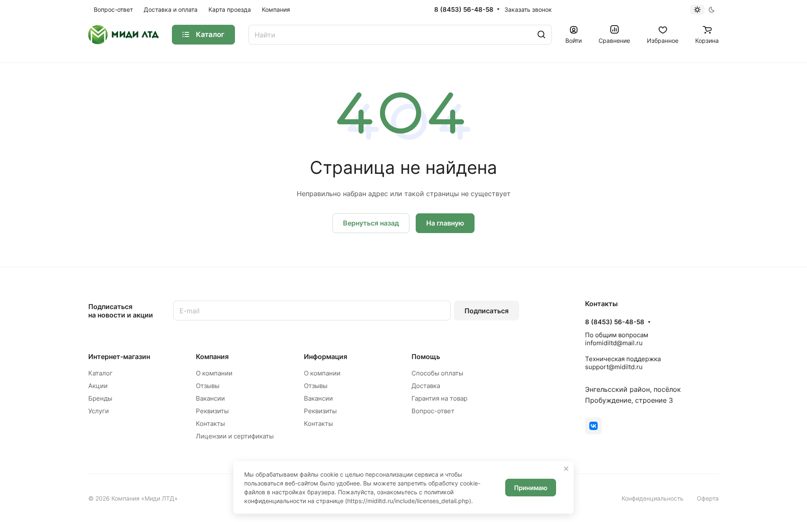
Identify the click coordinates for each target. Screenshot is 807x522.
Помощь (425, 356)
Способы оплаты (437, 373)
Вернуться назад (371, 223)
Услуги (98, 411)
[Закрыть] (566, 468)
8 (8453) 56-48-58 (463, 9)
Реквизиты (212, 411)
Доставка (425, 386)
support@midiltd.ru (614, 367)
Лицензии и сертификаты (235, 436)
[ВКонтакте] (593, 425)
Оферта (708, 498)
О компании (214, 373)
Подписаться (486, 311)
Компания (212, 356)
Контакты (210, 424)
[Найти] (541, 35)
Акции (98, 386)
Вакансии (210, 398)
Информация (325, 356)
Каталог (100, 373)
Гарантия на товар (439, 398)
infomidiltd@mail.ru (614, 343)
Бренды (100, 398)
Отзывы (207, 386)
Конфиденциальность (652, 498)
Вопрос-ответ (432, 411)
